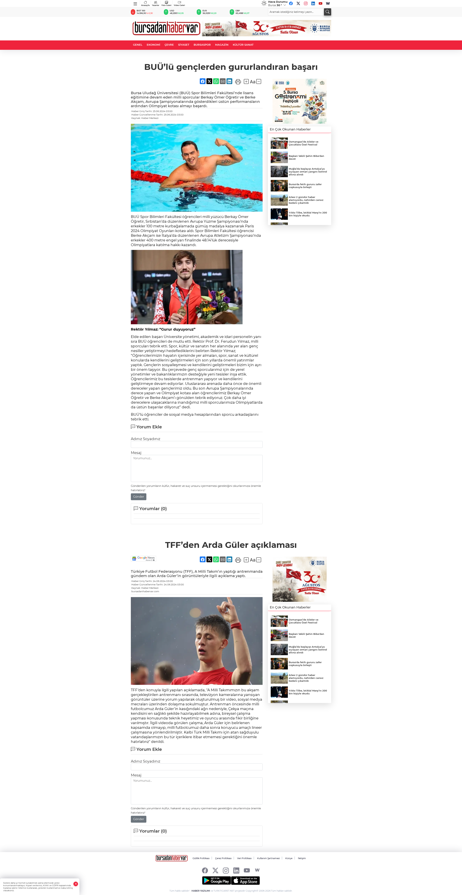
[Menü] (135, 3)
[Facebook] (291, 3)
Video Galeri (179, 5)
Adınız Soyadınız (145, 439)
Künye (288, 858)
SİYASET (183, 44)
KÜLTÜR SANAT (243, 44)
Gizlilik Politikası (201, 858)
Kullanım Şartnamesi (268, 858)
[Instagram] (305, 3)
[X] (298, 3)
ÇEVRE (169, 44)
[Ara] (327, 12)
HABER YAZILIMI (200, 890)
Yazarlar (155, 5)
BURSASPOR (202, 44)
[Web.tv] (328, 3)
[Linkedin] (313, 3)
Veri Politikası (244, 858)
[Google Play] (216, 880)
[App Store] (245, 880)
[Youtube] (320, 3)
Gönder (138, 496)
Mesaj (136, 453)
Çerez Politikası (223, 858)
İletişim (302, 858)
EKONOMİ (153, 44)
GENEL (137, 44)
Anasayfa (145, 5)
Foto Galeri (166, 5)
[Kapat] (76, 884)
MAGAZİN (221, 44)
